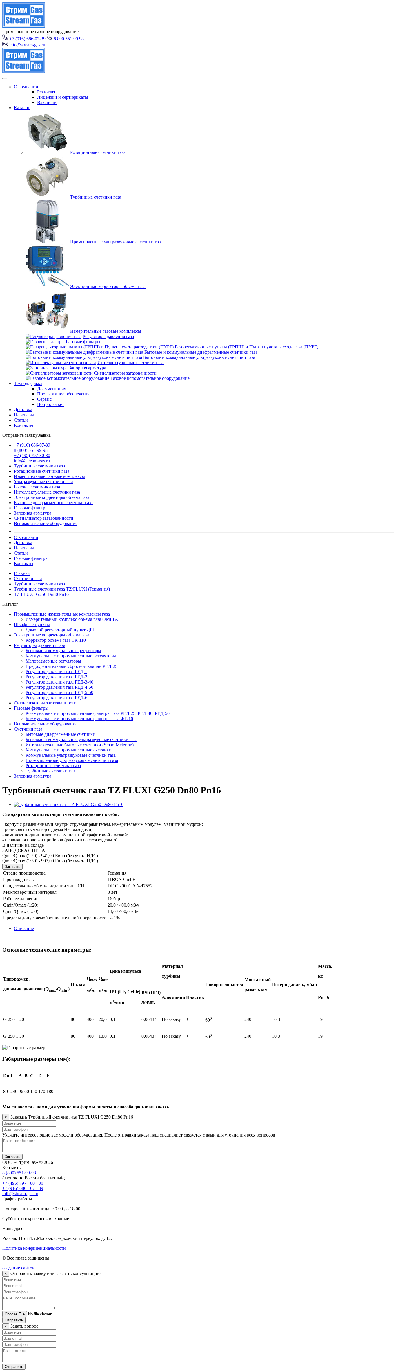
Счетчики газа (28, 578)
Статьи (21, 420)
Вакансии (47, 102)
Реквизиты (48, 91)
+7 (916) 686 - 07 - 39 (22, 1188)
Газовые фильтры (83, 341)
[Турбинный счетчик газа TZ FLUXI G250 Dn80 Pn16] (68, 804)
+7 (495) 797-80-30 (32, 455)
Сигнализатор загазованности (43, 518)
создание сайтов (18, 1267)
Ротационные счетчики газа (98, 152)
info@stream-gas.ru (32, 460)
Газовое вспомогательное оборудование (150, 378)
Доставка (23, 409)
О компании (26, 86)
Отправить (14, 1320)
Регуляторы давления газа (108, 336)
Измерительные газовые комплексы (105, 331)
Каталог (22, 107)
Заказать (12, 866)
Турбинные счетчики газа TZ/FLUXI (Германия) (62, 589)
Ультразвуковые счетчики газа (43, 481)
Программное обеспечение (63, 393)
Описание (24, 928)
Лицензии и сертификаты (62, 97)
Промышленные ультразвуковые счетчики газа (116, 241)
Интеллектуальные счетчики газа (130, 362)
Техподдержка (28, 383)
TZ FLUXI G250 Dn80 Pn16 (41, 594)
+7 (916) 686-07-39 (32, 445)
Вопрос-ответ (50, 404)
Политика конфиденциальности (34, 1248)
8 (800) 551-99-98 (31, 450)
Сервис (44, 399)
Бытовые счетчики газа (37, 486)
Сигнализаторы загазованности (125, 373)
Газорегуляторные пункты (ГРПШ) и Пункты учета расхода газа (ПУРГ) (246, 346)
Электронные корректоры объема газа (108, 286)
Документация (51, 388)
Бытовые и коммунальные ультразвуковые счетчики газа (199, 357)
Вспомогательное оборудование (45, 523)
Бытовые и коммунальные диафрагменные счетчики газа (200, 352)
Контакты (23, 425)
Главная (22, 573)
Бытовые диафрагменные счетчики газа (53, 502)
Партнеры (24, 414)
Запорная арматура (87, 367)
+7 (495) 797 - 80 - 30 (22, 1183)
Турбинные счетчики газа (95, 197)
